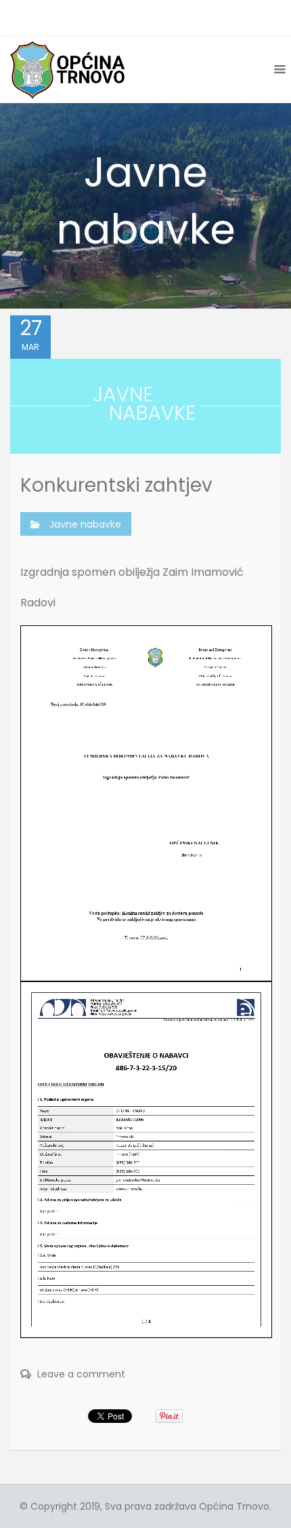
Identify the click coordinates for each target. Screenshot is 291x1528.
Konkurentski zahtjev (116, 485)
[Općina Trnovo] (67, 69)
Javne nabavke (85, 524)
